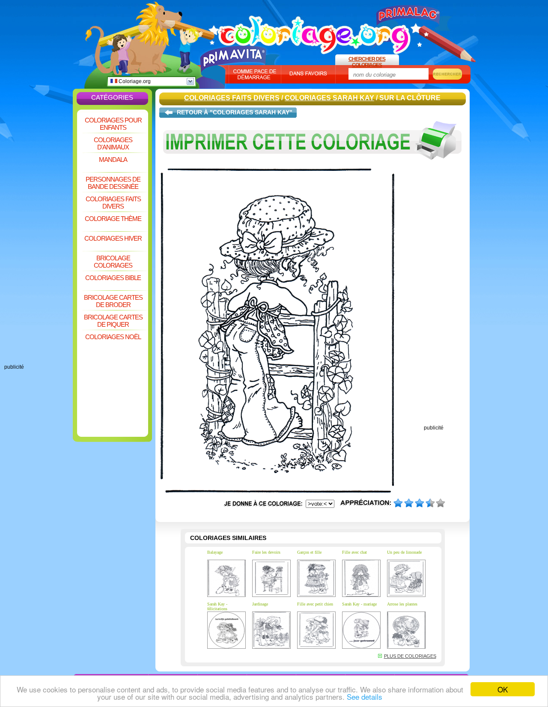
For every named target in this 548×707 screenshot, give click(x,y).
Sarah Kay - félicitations (217, 606)
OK (502, 689)
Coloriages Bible (113, 277)
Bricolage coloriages (113, 261)
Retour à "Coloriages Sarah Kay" (234, 112)
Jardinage (260, 604)
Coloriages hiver (113, 238)
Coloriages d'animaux (113, 143)
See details (364, 696)
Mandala (113, 159)
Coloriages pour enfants (113, 123)
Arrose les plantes (402, 604)
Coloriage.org (134, 81)
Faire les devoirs (266, 552)
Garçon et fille (309, 552)
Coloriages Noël (113, 336)
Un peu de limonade (404, 552)
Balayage (215, 552)
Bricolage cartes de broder (113, 301)
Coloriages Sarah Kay (329, 97)
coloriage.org (315, 31)
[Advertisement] (38, 235)
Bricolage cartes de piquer (113, 320)
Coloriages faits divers (113, 202)
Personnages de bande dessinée (113, 183)
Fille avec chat (354, 552)
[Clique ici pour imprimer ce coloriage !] (312, 166)
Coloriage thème (113, 218)
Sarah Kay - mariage (359, 604)
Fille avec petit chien (315, 604)
